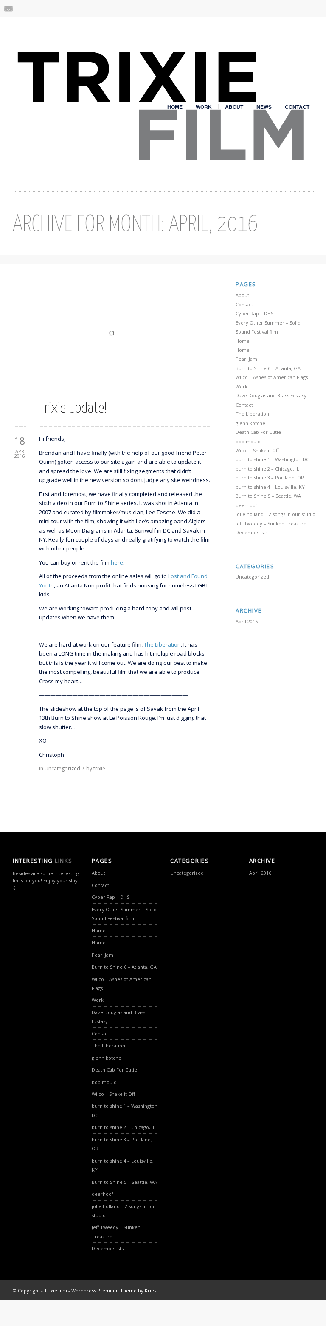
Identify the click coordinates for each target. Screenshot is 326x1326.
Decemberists (251, 532)
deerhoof (246, 505)
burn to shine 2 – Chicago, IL (267, 468)
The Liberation (162, 644)
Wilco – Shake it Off (257, 450)
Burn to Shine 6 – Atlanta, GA (268, 368)
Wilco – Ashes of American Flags (272, 377)
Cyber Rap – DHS (254, 313)
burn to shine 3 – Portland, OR (270, 477)
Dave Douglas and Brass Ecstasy (271, 395)
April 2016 (247, 621)
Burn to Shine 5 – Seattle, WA (268, 496)
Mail (8, 8)
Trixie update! (73, 409)
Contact (297, 106)
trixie (99, 768)
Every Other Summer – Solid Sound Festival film (124, 913)
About (234, 106)
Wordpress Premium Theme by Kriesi (114, 1290)
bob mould (248, 441)
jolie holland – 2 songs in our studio (275, 514)
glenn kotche (250, 423)
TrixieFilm (55, 1290)
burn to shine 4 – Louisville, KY (270, 487)
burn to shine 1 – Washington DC (272, 459)
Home (175, 106)
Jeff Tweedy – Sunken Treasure (271, 523)
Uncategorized (62, 768)
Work (204, 106)
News (264, 106)
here (117, 562)
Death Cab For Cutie (258, 432)
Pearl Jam (246, 359)
